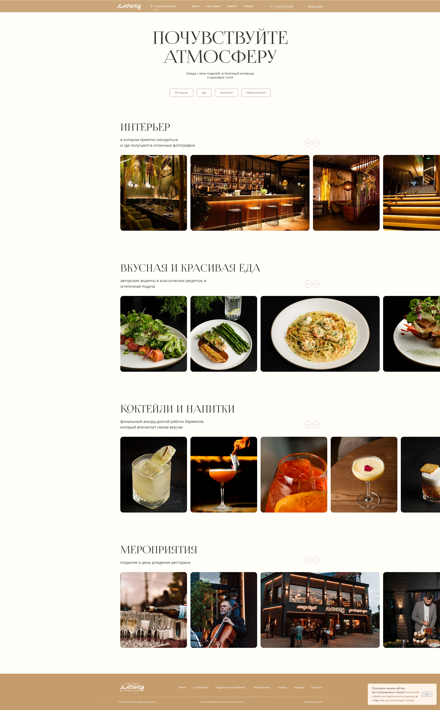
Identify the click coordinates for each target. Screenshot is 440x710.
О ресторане (200, 687)
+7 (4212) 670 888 (283, 6)
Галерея (282, 687)
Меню (182, 687)
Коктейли (226, 93)
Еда (204, 93)
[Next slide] (316, 142)
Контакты (317, 687)
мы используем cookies (399, 700)
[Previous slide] (308, 142)
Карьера (299, 687)
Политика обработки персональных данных (221, 701)
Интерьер (181, 93)
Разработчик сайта (313, 701)
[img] (132, 687)
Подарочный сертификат (230, 687)
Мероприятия (256, 93)
